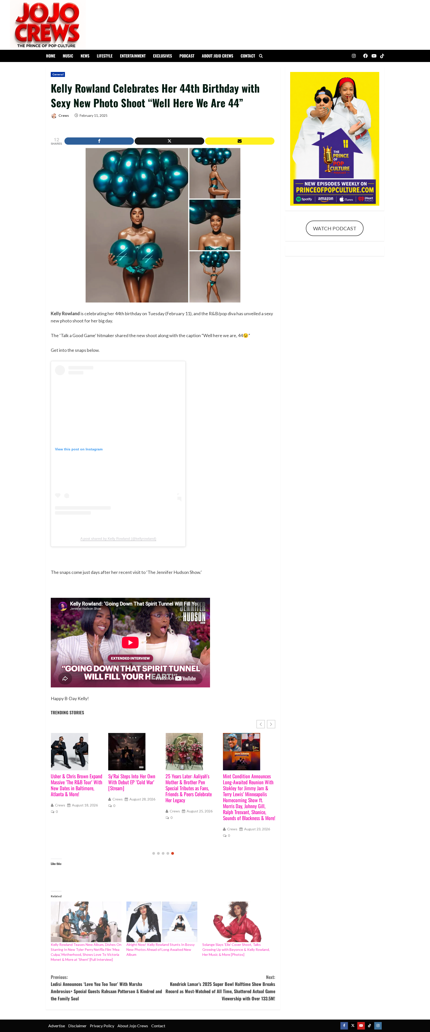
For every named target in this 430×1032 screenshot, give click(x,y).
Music (68, 56)
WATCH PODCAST (334, 228)
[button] (271, 724)
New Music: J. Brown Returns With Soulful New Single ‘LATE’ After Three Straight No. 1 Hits (248, 785)
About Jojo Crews (217, 56)
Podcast (186, 56)
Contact (248, 56)
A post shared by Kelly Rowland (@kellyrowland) (118, 539)
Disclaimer (77, 1025)
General (57, 74)
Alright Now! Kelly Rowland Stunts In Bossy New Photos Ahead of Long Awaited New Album (160, 949)
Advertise (56, 1025)
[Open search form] (261, 56)
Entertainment (133, 56)
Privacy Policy (102, 1025)
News (85, 56)
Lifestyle (104, 56)
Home (50, 56)
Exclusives (162, 56)
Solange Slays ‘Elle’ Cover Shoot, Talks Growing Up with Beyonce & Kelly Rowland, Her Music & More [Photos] (236, 949)
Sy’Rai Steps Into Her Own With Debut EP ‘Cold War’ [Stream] (74, 782)
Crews (63, 115)
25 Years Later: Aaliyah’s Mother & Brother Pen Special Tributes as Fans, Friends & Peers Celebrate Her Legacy (131, 788)
